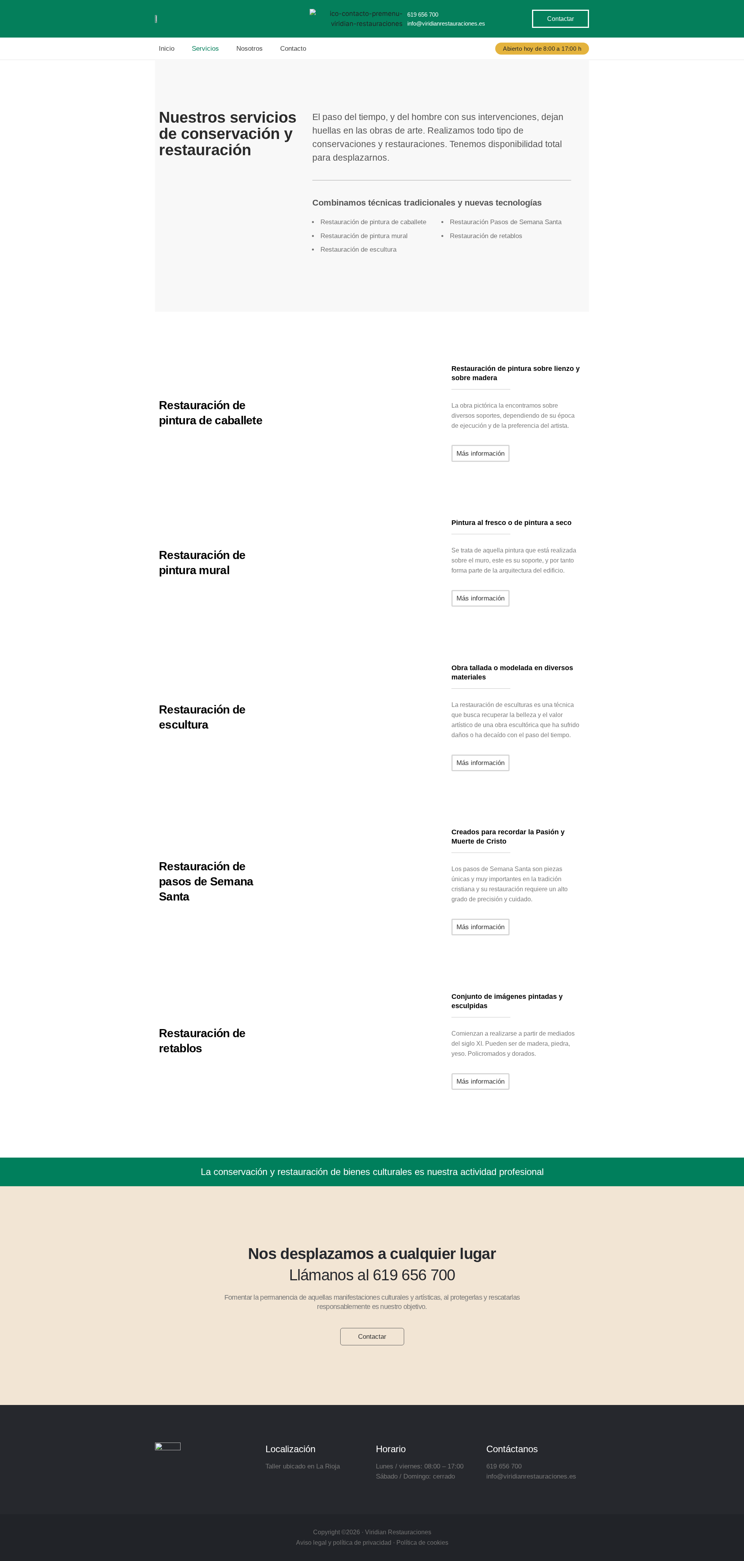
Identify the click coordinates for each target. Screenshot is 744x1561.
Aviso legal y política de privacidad (343, 1542)
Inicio (166, 48)
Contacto (293, 48)
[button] (542, 49)
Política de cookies (422, 1542)
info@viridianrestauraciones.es (446, 23)
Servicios (205, 48)
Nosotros (249, 48)
